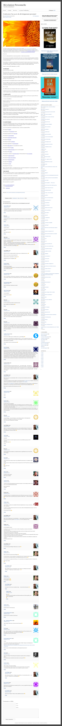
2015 (42, 358)
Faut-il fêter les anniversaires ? (46, 200)
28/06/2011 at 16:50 (7, 481)
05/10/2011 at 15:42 (7, 503)
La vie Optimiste (10, 383)
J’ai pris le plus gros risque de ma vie (47, 187)
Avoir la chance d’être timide (45, 139)
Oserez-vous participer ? (45, 129)
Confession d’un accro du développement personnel (49, 175)
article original (25, 381)
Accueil (4, 10)
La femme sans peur (44, 151)
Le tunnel (42, 279)
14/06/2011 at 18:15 (7, 392)
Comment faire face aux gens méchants (47, 116)
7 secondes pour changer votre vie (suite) (48, 292)
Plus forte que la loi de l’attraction (46, 299)
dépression (14, 192)
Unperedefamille (6, 273)
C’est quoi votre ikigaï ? (45, 225)
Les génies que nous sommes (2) (46, 243)
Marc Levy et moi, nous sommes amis (47, 246)
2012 (42, 362)
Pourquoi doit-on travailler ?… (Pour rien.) (48, 182)
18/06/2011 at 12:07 (7, 458)
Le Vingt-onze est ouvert (45, 258)
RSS (54, 10)
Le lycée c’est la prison (44, 154)
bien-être (10, 192)
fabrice (5, 471)
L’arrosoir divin (43, 304)
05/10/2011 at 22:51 (7, 516)
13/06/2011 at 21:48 (7, 310)
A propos (9, 10)
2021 (42, 352)
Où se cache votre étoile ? (45, 202)
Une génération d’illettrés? (45, 205)
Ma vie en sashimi (44, 343)
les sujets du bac (27, 380)
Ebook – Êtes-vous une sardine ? (46, 114)
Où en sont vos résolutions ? (45, 256)
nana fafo (5, 347)
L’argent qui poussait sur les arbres (46, 144)
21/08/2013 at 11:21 (7, 621)
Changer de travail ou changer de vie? (47, 231)
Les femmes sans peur (44, 342)
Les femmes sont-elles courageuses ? (47, 263)
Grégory (5, 502)
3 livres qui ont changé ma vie (46, 141)
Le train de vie (43, 284)
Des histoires (43, 339)
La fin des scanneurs (44, 215)
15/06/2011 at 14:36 (7, 416)
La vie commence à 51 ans (45, 121)
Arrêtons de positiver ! (44, 195)
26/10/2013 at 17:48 (7, 639)
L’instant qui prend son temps (46, 277)
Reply (5, 212)
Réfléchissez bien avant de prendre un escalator (49, 233)
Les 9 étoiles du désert (44, 287)
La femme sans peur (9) (45, 261)
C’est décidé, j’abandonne (45, 217)
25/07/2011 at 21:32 (7, 493)
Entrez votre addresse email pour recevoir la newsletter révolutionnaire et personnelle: (50, 16)
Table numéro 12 (44, 241)
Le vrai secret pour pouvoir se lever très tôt (48, 111)
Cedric (5, 435)
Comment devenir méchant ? (45, 282)
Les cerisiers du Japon (44, 180)
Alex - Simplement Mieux (8, 620)
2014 (42, 359)
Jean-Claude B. (16, 519)
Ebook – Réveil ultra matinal (45, 156)
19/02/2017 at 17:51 (7, 683)
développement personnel (20, 192)
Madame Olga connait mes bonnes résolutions (48, 314)
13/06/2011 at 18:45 (7, 274)
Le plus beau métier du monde (46, 251)
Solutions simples (44, 345)
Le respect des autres (44, 220)
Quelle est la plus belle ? (45, 212)
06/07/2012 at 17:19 (7, 552)
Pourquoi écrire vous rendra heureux (47, 197)
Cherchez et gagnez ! (44, 172)
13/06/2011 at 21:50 (7, 322)
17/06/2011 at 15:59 (7, 436)
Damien (5, 400)
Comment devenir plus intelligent (46, 124)
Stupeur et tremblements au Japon (46, 161)
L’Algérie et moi (43, 149)
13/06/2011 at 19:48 (7, 291)
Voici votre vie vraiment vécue (46, 236)
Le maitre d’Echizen (44, 319)
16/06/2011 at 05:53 (7, 426)
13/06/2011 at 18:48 (7, 283)
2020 (42, 354)
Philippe (5, 551)
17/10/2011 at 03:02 (7, 525)
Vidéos (42, 346)
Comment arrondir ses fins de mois (46, 207)
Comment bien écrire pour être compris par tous (49, 185)
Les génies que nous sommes (46, 134)
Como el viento (43, 289)
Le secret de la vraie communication (47, 136)
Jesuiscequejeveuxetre (8, 612)
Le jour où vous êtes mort (45, 131)
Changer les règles (8, 17)
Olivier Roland (6, 290)
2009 (42, 366)
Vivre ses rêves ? (44, 238)
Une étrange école (44, 164)
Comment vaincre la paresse (45, 126)
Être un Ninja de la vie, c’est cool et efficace (48, 106)
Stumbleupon (14, 198)
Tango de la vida (43, 297)
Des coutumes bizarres (45, 309)
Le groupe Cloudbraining (24, 10)
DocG (5, 457)
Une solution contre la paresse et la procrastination (49, 177)
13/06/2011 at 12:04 (7, 238)
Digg (18, 198)
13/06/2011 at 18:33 (7, 264)
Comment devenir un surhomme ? (46, 294)
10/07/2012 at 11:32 (9, 592)
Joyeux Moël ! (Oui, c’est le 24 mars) (47, 192)
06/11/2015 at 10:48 (8, 673)
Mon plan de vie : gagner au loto (46, 159)
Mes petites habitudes (44, 253)
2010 (42, 365)
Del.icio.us (22, 198)
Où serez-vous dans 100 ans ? (46, 268)
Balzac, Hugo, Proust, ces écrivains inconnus (48, 266)
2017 (42, 355)
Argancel (5, 263)
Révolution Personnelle (14, 4)
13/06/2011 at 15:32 (7, 251)
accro (7, 192)
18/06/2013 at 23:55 (7, 613)
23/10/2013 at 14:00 (7, 629)
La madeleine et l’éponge (45, 307)
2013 (42, 361)
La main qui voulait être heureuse (46, 248)
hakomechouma (6, 391)
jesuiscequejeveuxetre (8, 638)
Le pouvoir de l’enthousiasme (46, 317)
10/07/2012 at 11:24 (8, 585)
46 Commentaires (36, 16)
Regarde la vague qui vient (45, 312)
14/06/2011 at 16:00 (7, 376)
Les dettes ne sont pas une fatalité (46, 222)
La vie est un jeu (43, 170)
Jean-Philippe (7, 565)
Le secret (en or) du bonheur (45, 271)
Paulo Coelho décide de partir (46, 190)
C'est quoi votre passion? (45, 336)
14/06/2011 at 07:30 (7, 348)
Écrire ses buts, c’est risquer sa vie (46, 324)
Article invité (43, 335)
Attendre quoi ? (43, 302)
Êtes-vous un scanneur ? (45, 109)
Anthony (5, 604)
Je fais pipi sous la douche (45, 119)
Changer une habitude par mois (46, 146)
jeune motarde (6, 682)
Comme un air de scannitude (45, 210)
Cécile (5, 628)
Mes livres (15, 10)
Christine (5, 480)
